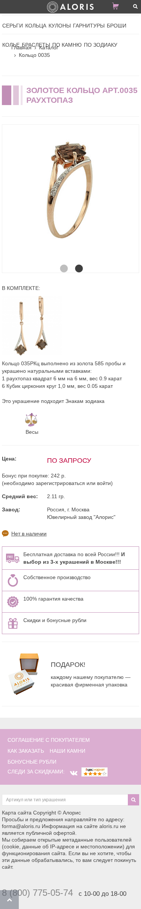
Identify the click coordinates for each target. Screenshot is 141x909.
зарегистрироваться (60, 483)
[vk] (73, 773)
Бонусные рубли (32, 762)
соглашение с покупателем (49, 740)
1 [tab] (63, 261)
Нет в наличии (29, 534)
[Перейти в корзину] (118, 7)
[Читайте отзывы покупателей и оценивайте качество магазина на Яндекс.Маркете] (94, 772)
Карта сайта (17, 813)
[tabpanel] (70, 193)
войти (104, 483)
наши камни (67, 751)
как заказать (26, 751)
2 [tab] (78, 261)
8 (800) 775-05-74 (37, 893)
